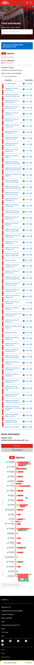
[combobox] (17, 31)
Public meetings (6, 618)
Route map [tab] (17, 446)
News (3, 629)
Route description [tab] (17, 450)
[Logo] (5, 2)
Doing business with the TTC (10, 625)
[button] (28, 662)
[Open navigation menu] (30, 2)
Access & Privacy (5, 657)
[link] (17, 45)
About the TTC (6, 607)
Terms (3, 649)
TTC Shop (4, 632)
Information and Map (7, 57)
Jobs (2, 621)
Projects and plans (7, 614)
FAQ (2, 636)
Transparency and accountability (12, 611)
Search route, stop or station (10, 27)
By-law (3, 653)
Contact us (4, 599)
